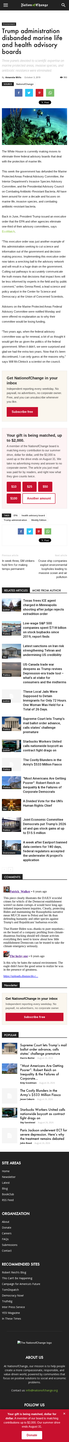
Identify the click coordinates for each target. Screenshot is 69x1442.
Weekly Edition (38, 520)
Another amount (39, 498)
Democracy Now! (13, 1295)
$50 (45, 486)
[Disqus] (34, 933)
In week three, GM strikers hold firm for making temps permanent (18, 565)
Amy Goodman (28, 1082)
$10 (13, 486)
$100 (13, 498)
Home (6, 1171)
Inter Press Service (13, 1307)
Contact (7, 1250)
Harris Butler (27, 1057)
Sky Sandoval (27, 1122)
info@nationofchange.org (42, 1390)
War (5, 657)
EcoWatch (8, 231)
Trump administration (15, 520)
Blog (5, 1188)
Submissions (9, 1245)
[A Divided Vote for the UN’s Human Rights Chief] (11, 805)
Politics (6, 633)
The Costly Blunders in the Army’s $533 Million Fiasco (40, 1092)
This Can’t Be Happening (17, 1278)
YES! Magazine (11, 1313)
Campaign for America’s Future (21, 1284)
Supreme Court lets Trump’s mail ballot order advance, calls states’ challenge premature (43, 1049)
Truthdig (7, 1301)
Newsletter (9, 1177)
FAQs (5, 1239)
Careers (7, 1233)
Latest (6, 1182)
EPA (15, 515)
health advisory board (33, 515)
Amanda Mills (13, 77)
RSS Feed (8, 1200)
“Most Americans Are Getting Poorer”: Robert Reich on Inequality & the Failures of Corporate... (41, 1071)
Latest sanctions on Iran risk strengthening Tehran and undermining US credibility (43, 650)
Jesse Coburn (27, 1099)
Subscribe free (22, 411)
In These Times (11, 1318)
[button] (63, 5)
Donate (6, 1227)
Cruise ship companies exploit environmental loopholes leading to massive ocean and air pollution (52, 569)
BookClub (8, 1194)
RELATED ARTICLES (16, 590)
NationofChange (25, 84)
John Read (26, 1143)
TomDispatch (10, 1289)
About (5, 1222)
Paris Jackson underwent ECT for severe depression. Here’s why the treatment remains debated (43, 1134)
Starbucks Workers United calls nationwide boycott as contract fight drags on (43, 745)
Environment (9, 24)
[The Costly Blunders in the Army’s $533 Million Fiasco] (11, 764)
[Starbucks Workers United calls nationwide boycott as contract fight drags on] (11, 745)
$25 (29, 486)
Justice (6, 609)
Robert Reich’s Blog (14, 1272)
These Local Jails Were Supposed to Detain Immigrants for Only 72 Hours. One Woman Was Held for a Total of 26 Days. (45, 700)
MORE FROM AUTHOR (46, 590)
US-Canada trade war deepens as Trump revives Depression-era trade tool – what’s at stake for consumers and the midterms (44, 673)
